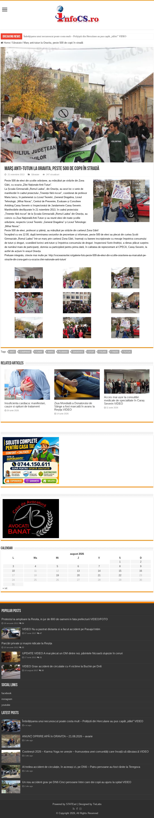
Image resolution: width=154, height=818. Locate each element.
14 (99, 570)
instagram (7, 699)
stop (91, 352)
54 (23, 623)
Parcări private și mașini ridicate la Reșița (27, 643)
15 (120, 570)
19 (57, 575)
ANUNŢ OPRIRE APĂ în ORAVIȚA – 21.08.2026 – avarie (57, 736)
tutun (127, 352)
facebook (6, 693)
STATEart (71, 804)
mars (51, 352)
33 (23, 647)
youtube (6, 705)
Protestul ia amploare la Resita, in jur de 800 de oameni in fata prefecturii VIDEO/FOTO (55, 619)
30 (43, 670)
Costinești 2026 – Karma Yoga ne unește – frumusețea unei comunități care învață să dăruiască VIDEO (85, 751)
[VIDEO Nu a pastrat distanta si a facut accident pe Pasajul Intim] (11, 633)
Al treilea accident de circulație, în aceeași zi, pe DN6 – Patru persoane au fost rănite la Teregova (81, 766)
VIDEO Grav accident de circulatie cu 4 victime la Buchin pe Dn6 (62, 666)
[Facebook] (77, 808)
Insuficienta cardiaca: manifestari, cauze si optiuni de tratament (25, 405)
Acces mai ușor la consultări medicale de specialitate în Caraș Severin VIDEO (124, 400)
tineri (114, 352)
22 (120, 575)
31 (41, 657)
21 (99, 575)
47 (41, 633)
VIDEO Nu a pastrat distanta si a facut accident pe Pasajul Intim (61, 629)
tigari (102, 352)
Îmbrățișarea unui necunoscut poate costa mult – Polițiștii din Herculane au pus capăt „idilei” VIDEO (75, 36)
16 (140, 570)
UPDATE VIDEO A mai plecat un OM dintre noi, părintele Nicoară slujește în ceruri (72, 653)
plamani (63, 352)
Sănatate (17, 42)
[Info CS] (77, 14)
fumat (38, 352)
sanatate (78, 352)
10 (13, 570)
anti (12, 352)
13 (78, 570)
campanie (25, 352)
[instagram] (80, 808)
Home (6, 42)
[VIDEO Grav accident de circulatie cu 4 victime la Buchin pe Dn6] (11, 672)
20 (78, 575)
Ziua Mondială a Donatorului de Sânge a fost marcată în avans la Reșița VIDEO (74, 406)
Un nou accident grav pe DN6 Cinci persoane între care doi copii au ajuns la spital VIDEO (76, 782)
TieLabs (97, 804)
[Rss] (73, 808)
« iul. (5, 588)
